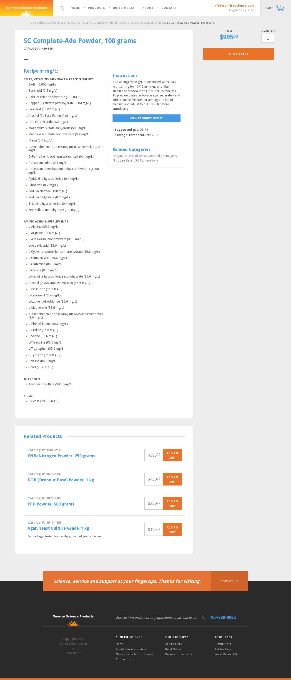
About (148, 8)
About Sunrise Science (131, 649)
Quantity (267, 31)
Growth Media (57, 22)
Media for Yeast (78, 22)
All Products (173, 644)
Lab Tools (154, 156)
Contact (169, 8)
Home (75, 8)
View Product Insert (146, 118)
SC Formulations (146, 160)
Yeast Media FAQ (226, 654)
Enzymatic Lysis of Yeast (129, 156)
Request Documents (178, 654)
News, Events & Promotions (134, 654)
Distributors (223, 644)
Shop (42, 22)
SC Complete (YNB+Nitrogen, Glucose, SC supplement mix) (127, 22)
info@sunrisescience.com (233, 5)
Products (96, 8)
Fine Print (73, 653)
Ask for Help (223, 649)
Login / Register (241, 10)
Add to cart (238, 54)
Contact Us (229, 581)
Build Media (124, 8)
